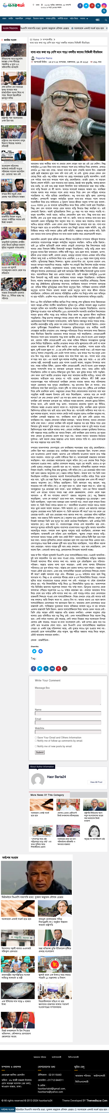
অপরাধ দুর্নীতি (50, 18)
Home (36, 39)
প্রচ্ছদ (4, 18)
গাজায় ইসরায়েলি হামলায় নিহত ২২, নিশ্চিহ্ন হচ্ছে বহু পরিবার (13, 296)
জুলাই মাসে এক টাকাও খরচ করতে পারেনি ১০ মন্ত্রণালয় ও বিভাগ (55, 976)
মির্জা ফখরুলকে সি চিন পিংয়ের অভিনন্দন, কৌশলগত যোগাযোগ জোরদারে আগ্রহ (16, 1033)
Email (38, 719)
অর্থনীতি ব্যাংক (63, 18)
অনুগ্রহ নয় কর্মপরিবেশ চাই (94, 839)
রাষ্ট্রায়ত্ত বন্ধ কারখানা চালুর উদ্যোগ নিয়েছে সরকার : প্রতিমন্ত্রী (13, 143)
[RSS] (104, 11)
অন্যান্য (82, 18)
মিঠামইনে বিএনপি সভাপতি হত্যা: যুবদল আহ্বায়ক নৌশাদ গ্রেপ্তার (32, 897)
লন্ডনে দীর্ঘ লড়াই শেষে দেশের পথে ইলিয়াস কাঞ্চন (13, 195)
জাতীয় (11, 18)
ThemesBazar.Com (96, 1100)
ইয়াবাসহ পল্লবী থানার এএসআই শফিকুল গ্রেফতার (16, 950)
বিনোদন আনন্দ (38, 18)
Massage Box (42, 687)
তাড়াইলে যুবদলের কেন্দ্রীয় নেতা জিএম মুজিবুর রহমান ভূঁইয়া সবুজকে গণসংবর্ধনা (13, 245)
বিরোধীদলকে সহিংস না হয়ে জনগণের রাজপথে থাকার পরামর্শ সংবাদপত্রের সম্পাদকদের (54, 1004)
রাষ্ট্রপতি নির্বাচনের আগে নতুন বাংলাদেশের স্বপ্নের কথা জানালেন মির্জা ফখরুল (93, 817)
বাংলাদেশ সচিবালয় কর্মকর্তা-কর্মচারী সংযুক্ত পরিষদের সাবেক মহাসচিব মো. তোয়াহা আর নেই (13, 170)
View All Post (96, 782)
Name (38, 709)
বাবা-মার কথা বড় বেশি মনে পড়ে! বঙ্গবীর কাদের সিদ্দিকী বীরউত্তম (60, 42)
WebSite (39, 728)
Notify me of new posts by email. (54, 746)
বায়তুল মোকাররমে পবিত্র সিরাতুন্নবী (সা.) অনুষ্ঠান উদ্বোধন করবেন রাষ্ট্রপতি (53, 922)
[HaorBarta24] (14, 4)
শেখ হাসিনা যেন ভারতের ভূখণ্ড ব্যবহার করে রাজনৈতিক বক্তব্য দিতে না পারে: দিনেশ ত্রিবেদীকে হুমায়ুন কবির (13, 93)
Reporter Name (43, 58)
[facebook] (80, 5)
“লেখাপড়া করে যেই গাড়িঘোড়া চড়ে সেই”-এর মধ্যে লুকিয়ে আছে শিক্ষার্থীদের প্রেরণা (41, 843)
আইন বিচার (74, 18)
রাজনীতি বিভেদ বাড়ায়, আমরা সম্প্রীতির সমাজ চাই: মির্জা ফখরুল (13, 219)
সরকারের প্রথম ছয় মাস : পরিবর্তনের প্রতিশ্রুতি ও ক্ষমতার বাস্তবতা (67, 842)
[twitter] (86, 5)
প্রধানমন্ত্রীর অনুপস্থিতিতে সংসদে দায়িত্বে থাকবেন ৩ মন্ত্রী (16, 976)
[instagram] (92, 5)
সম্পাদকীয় (47, 39)
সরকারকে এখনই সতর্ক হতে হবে (68, 28)
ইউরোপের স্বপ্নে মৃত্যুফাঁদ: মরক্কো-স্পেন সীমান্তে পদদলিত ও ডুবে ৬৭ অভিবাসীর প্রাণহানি (12, 63)
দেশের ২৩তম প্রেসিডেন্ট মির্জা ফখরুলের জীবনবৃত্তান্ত (68, 814)
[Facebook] (33, 668)
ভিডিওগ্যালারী (73, 1057)
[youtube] (104, 5)
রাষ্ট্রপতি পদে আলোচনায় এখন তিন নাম (12, 119)
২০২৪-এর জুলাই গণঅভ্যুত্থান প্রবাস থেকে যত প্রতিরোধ (14, 270)
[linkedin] (98, 5)
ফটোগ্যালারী (56, 1057)
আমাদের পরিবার (39, 1057)
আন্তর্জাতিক (19, 18)
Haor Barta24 (56, 777)
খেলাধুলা (28, 18)
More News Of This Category (47, 795)
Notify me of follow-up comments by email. (60, 740)
